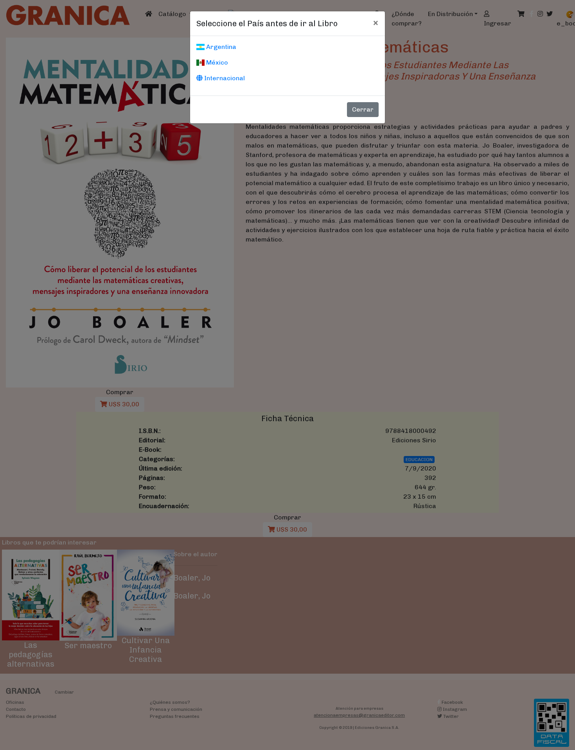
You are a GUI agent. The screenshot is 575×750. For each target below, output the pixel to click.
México (216, 62)
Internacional (224, 78)
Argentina (220, 46)
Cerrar (363, 109)
